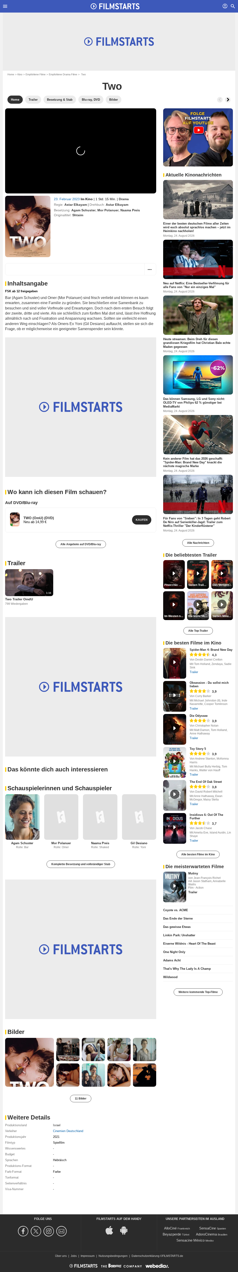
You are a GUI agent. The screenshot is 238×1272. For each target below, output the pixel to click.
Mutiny (193, 873)
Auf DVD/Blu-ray (21, 502)
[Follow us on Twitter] (37, 1231)
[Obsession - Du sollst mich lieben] (174, 696)
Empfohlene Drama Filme (63, 74)
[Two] (27, 226)
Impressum (88, 1256)
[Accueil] (115, 6)
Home (10, 74)
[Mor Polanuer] (61, 817)
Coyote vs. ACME (175, 910)
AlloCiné (170, 1228)
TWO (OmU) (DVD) (38, 518)
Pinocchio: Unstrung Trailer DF (174, 585)
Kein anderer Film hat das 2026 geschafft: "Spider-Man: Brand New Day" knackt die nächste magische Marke (193, 462)
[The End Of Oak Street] (174, 795)
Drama (124, 199)
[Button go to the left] (220, 100)
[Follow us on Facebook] (24, 1231)
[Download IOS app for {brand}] (112, 1230)
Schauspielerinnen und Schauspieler (59, 788)
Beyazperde (172, 1234)
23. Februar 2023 (67, 199)
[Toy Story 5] (174, 762)
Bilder (15, 1031)
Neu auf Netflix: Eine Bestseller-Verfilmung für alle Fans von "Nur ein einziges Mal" (196, 285)
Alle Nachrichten (198, 543)
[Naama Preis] (100, 817)
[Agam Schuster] (22, 817)
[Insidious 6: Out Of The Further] (174, 828)
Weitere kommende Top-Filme (198, 992)
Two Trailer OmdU (19, 599)
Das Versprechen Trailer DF (222, 585)
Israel (56, 1125)
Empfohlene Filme (36, 74)
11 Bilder (80, 1098)
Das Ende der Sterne (178, 918)
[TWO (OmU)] (15, 519)
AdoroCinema (206, 1234)
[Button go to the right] (228, 100)
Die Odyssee (199, 715)
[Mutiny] (174, 887)
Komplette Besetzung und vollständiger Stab (80, 864)
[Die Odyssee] (174, 729)
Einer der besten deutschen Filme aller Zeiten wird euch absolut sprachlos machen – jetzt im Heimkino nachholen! (197, 227)
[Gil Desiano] (139, 817)
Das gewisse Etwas (177, 927)
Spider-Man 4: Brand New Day (211, 649)
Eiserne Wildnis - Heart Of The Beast (189, 943)
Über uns (61, 1256)
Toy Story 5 (198, 749)
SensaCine (207, 1228)
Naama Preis (130, 210)
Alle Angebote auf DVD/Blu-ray (80, 544)
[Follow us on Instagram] (49, 1231)
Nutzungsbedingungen (113, 1256)
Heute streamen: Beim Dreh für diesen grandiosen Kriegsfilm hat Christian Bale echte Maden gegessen (196, 343)
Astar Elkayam (75, 204)
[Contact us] (62, 1231)
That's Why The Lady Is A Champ (187, 968)
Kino (19, 74)
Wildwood (170, 977)
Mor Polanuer (108, 210)
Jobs (74, 1256)
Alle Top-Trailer (198, 630)
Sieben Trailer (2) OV (198, 585)
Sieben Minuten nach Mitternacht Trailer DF (222, 616)
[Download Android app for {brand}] (126, 1230)
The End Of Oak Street (206, 782)
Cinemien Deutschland (68, 1131)
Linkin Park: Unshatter (179, 935)
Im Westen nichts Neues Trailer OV (174, 616)
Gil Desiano (139, 843)
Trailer (16, 563)
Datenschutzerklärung (145, 1256)
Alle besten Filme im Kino (198, 854)
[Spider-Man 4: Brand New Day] (174, 663)
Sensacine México (190, 1240)
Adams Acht (172, 960)
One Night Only (174, 952)
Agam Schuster (83, 210)
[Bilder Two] (29, 1062)
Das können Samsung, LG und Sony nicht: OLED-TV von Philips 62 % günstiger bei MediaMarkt (194, 402)
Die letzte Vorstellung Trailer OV (198, 616)
